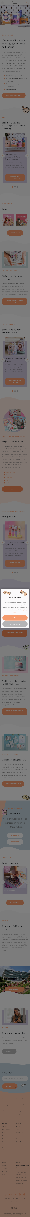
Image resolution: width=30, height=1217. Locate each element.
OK (15, 618)
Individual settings (15, 624)
